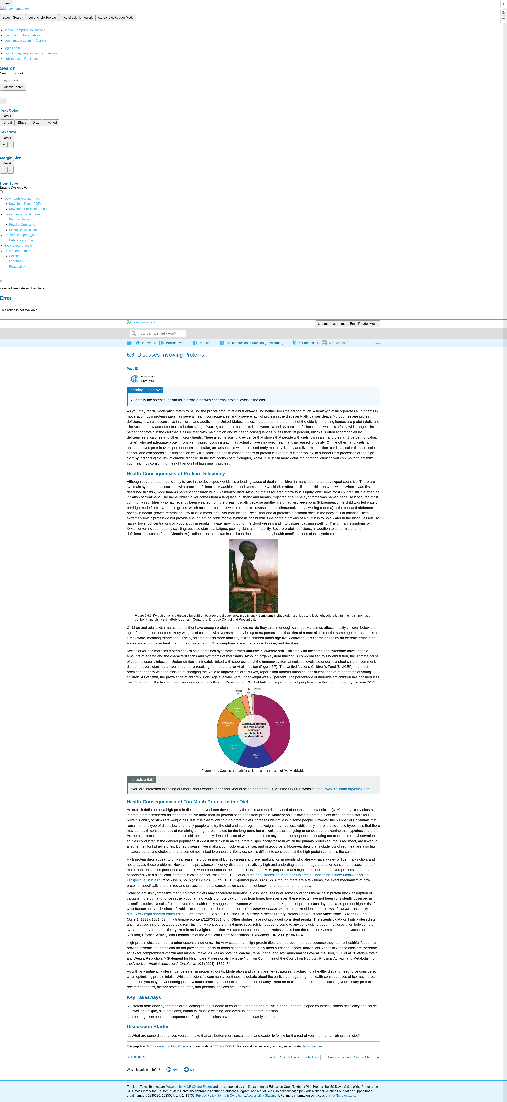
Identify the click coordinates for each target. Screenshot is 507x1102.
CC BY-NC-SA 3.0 (224, 1046)
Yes (175, 1070)
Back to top (134, 1056)
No (192, 1070)
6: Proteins (306, 343)
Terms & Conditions (231, 1095)
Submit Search (13, 87)
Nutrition (205, 343)
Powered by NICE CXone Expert (189, 1086)
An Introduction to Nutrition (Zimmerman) (255, 343)
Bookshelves (175, 343)
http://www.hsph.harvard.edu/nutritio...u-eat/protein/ (167, 914)
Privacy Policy (206, 1095)
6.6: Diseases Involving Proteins (168, 1046)
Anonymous (314, 1046)
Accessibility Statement (262, 1095)
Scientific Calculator (23, 230)
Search (134, 333)
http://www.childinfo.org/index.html (343, 789)
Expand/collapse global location (377, 342)
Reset (7, 116)
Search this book (12, 73)
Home (146, 343)
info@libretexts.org (341, 1095)
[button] (16, 261)
